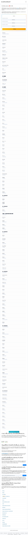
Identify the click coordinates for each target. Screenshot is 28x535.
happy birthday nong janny (6, 505)
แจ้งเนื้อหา (19, 534)
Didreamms (4, 514)
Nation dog (4, 518)
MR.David (3, 507)
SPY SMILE (4, 494)
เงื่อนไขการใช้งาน (17, 533)
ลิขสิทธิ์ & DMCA (16, 534)
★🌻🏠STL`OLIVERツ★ (6, 496)
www (3, 503)
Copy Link (24, 475)
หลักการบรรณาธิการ (10, 533)
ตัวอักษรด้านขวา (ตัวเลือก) (5, 24)
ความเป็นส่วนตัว (22, 533)
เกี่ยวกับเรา (1, 533)
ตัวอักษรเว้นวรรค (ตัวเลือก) (5, 21)
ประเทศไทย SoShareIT (6, 1)
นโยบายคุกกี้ (26, 533)
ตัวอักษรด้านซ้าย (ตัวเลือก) (5, 18)
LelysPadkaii (4, 498)
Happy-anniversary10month (6, 509)
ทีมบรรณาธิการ (5, 533)
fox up (3, 520)
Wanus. (3, 490)
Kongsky (3, 522)
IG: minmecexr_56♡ (5, 516)
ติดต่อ (14, 533)
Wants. (3, 492)
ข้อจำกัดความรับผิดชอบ (10, 534)
